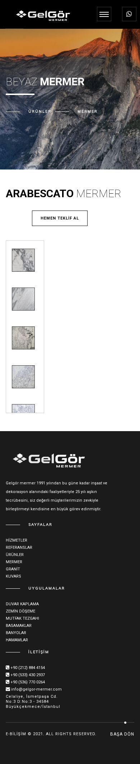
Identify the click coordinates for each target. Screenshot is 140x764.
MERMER (88, 111)
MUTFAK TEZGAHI (22, 618)
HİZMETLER (16, 540)
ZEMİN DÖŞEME (20, 611)
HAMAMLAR (17, 640)
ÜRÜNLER (15, 554)
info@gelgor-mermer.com (36, 689)
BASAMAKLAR (19, 625)
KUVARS (13, 576)
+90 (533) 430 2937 (27, 675)
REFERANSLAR (19, 547)
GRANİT (13, 569)
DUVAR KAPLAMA (22, 604)
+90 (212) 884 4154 (27, 667)
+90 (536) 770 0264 (27, 682)
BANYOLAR (16, 632)
